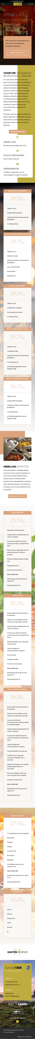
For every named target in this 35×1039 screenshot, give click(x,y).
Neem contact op (17, 53)
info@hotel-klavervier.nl (12, 985)
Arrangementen (17, 132)
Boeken (31, 4)
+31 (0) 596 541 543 (17, 1)
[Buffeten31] (18, 460)
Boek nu (17, 1012)
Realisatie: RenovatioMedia (25, 1036)
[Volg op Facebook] (17, 1021)
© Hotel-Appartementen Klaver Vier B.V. (14, 1030)
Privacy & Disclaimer (9, 1032)
